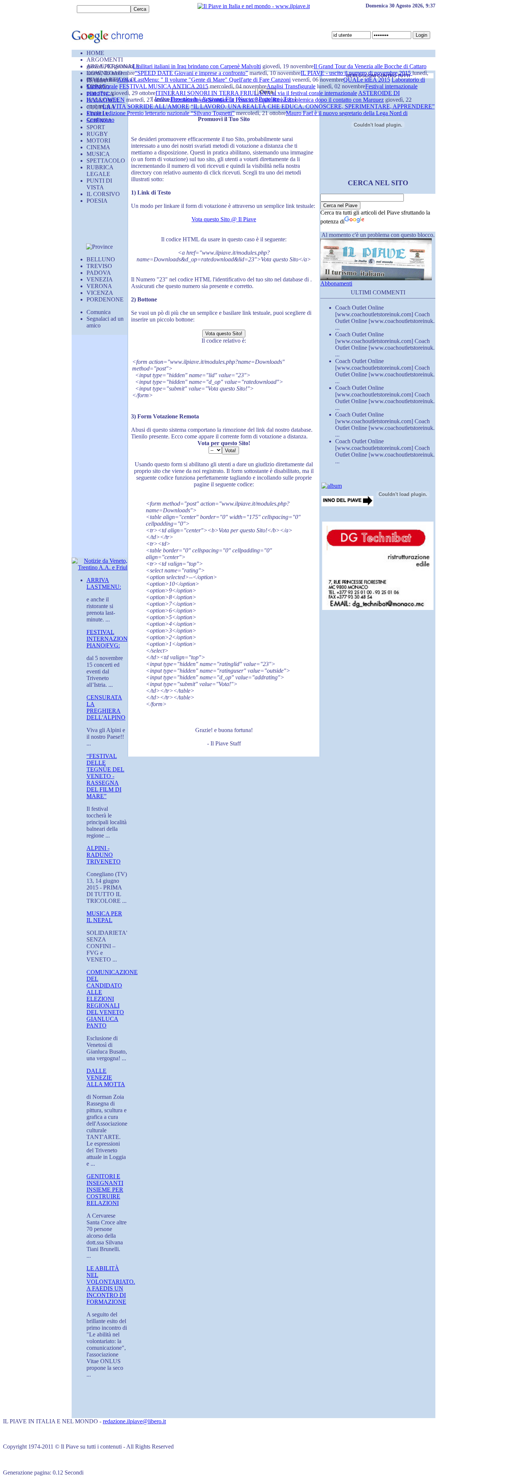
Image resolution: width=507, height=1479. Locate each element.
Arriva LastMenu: (139, 79)
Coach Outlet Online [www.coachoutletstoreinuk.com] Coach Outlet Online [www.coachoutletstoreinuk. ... (385, 317)
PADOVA (98, 273)
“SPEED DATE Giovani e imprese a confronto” (191, 73)
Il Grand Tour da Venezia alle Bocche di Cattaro (370, 66)
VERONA (99, 286)
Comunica (98, 312)
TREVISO (99, 266)
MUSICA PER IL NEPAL (104, 916)
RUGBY (97, 134)
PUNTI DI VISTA (99, 183)
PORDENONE (105, 299)
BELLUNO (100, 259)
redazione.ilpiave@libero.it (134, 1421)
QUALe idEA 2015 (366, 79)
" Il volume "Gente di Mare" (195, 79)
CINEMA (98, 147)
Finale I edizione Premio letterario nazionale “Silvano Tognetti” (160, 113)
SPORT (95, 127)
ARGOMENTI (104, 59)
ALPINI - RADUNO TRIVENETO (103, 855)
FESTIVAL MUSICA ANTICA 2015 (163, 86)
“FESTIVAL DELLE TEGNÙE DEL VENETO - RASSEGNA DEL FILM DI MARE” (105, 776)
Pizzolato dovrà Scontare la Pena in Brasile (221, 100)
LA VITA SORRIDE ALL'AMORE (146, 106)
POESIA (97, 200)
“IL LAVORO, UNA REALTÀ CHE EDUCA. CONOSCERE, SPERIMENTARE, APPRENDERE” (313, 106)
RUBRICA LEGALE (99, 170)
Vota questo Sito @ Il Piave (224, 219)
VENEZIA (99, 279)
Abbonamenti (336, 283)
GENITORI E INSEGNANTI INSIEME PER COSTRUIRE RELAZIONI (104, 1189)
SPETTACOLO (105, 160)
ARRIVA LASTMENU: (103, 583)
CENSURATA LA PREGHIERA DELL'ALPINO (105, 707)
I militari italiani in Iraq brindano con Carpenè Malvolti (197, 66)
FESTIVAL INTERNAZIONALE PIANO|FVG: (113, 639)
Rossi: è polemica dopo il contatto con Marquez (328, 100)
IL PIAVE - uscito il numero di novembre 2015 (356, 73)
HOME (95, 53)
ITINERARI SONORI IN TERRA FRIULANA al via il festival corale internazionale (256, 93)
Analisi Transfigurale (290, 86)
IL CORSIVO (103, 194)
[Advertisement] (94, 227)
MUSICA (98, 154)
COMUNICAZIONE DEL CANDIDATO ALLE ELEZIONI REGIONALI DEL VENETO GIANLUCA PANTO (112, 999)
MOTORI (98, 140)
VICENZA (99, 293)
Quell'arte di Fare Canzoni (260, 79)
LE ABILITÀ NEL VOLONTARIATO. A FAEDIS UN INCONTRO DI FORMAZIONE (110, 1285)
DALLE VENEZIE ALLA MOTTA (105, 1077)
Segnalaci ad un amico (105, 322)
